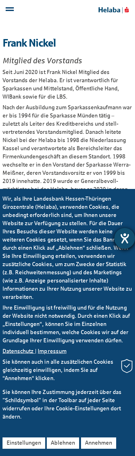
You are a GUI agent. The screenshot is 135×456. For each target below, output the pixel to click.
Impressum (52, 351)
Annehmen (98, 443)
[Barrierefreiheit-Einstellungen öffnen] (124, 238)
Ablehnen (63, 443)
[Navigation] (10, 10)
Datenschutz (19, 351)
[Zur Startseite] (114, 10)
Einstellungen (24, 443)
